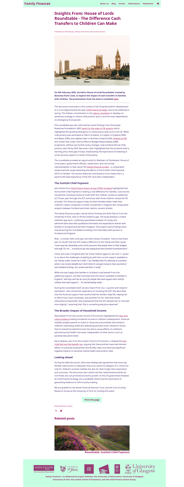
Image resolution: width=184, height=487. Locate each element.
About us (104, 3)
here (116, 99)
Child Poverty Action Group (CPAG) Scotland (91, 188)
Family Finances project (98, 167)
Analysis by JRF (120, 138)
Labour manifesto (101, 113)
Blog (114, 3)
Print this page (92, 399)
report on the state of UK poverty (97, 128)
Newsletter (148, 3)
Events (122, 3)
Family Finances (37, 3)
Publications (134, 3)
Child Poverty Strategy (96, 110)
